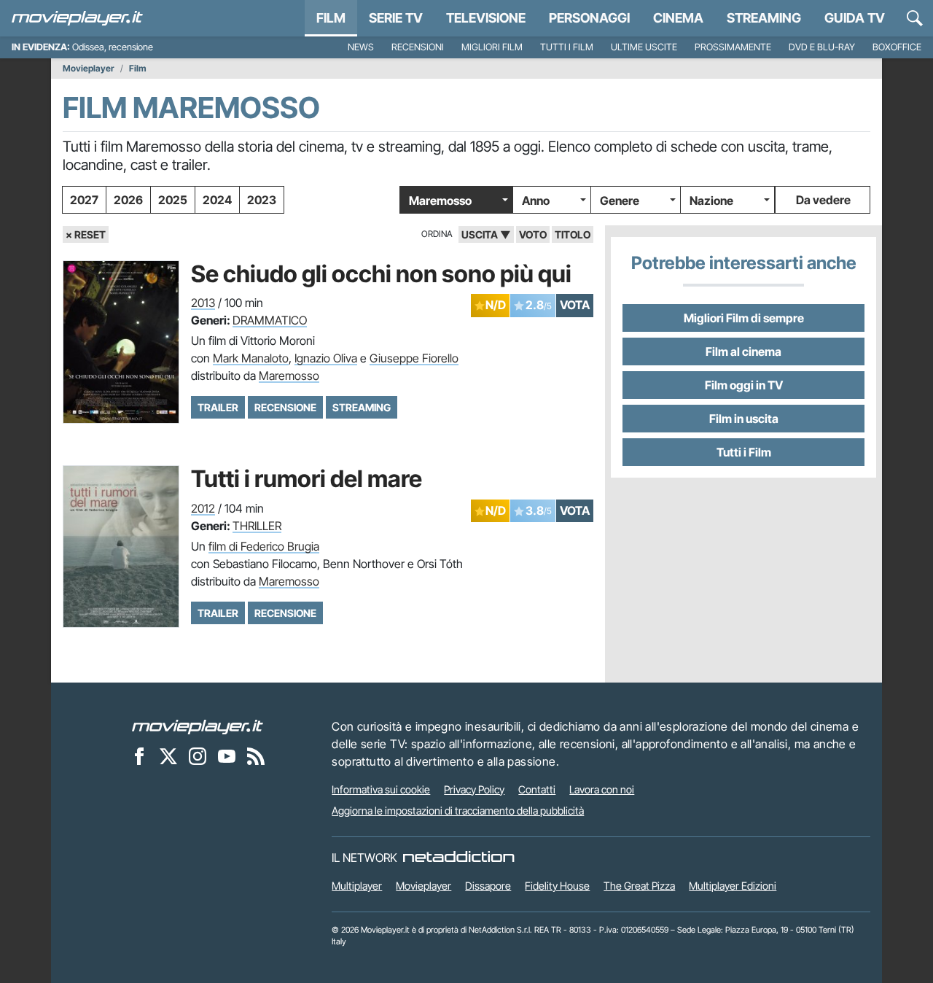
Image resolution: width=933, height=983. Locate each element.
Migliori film (492, 47)
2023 (261, 200)
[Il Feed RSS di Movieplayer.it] (255, 756)
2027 (84, 200)
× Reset (86, 234)
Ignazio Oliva (325, 358)
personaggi (589, 18)
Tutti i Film (744, 452)
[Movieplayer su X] (168, 756)
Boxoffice (897, 47)
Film (331, 18)
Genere (619, 200)
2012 (203, 508)
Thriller (257, 525)
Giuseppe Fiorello (414, 358)
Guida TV (854, 18)
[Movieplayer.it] (77, 18)
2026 (128, 200)
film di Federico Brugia (263, 546)
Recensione (285, 407)
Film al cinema (743, 351)
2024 (217, 200)
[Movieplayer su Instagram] (197, 756)
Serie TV (396, 18)
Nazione (711, 200)
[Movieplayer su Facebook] (139, 756)
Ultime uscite (644, 47)
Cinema (678, 18)
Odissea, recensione (112, 47)
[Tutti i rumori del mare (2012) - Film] (121, 546)
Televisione (486, 18)
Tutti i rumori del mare (306, 479)
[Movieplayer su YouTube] (226, 756)
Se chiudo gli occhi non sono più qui (381, 274)
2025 (172, 200)
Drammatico (270, 320)
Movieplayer (88, 68)
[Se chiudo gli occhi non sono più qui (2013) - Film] (121, 342)
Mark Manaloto (251, 358)
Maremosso (440, 200)
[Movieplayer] (197, 726)
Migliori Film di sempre (744, 318)
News (361, 47)
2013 (203, 302)
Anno (536, 200)
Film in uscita (743, 418)
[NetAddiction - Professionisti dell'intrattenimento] (458, 857)
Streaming (764, 18)
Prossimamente (733, 47)
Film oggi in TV (744, 385)
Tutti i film (566, 47)
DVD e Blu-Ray (822, 47)
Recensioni (417, 47)
